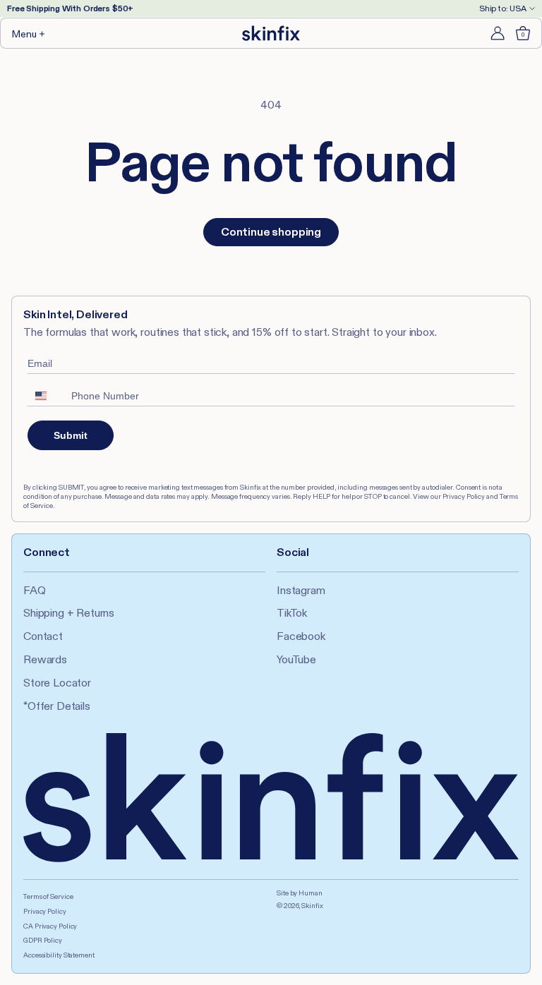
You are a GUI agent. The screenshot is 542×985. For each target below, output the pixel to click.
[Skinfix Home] (271, 33)
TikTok (292, 613)
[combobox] (46, 396)
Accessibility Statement (59, 955)
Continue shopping (271, 231)
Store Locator (57, 682)
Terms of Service (48, 896)
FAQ (34, 590)
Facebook (301, 636)
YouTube (296, 659)
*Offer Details (56, 706)
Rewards (45, 659)
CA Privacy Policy (50, 926)
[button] (29, 33)
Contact (43, 636)
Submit (71, 435)
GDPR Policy (42, 940)
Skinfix (312, 905)
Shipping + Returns (68, 613)
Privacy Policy (44, 911)
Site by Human (300, 893)
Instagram (301, 590)
